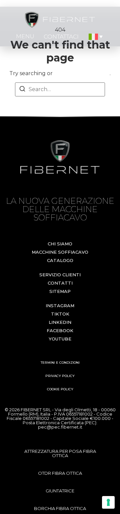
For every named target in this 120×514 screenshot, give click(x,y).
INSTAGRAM (60, 305)
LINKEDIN (60, 322)
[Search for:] (60, 89)
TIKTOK (60, 314)
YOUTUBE (60, 338)
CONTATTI (60, 283)
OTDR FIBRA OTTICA (60, 473)
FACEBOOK (60, 330)
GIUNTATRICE (60, 490)
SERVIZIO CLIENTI (60, 274)
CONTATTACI (61, 36)
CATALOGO (60, 260)
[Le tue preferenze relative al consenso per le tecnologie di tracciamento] (108, 502)
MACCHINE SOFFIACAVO (60, 252)
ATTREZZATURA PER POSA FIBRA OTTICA (60, 453)
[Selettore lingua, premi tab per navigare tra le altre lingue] (96, 37)
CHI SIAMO (60, 243)
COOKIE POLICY (60, 389)
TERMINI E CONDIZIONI (60, 362)
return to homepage (82, 73)
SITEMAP (60, 291)
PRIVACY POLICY (60, 376)
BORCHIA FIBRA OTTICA (60, 508)
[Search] (22, 90)
